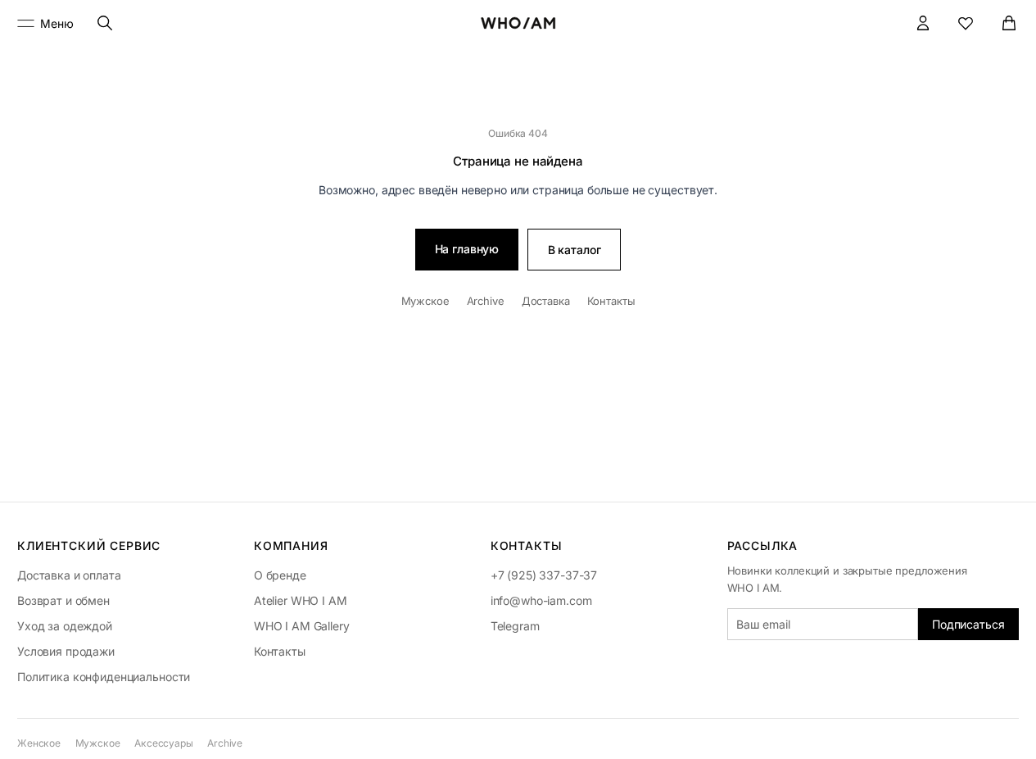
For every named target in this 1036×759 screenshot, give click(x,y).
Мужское (425, 300)
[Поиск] (105, 23)
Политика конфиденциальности (103, 677)
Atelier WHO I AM (300, 600)
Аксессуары (163, 743)
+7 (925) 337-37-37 (544, 575)
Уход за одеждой (64, 626)
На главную (467, 249)
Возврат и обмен (63, 600)
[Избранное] (966, 23)
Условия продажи (66, 651)
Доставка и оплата (69, 575)
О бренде (280, 575)
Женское (39, 743)
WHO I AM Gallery (302, 626)
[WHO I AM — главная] (518, 23)
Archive (485, 300)
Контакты (611, 300)
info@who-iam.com (541, 600)
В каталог (574, 250)
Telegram (515, 626)
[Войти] (923, 23)
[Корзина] (1009, 23)
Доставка (546, 300)
